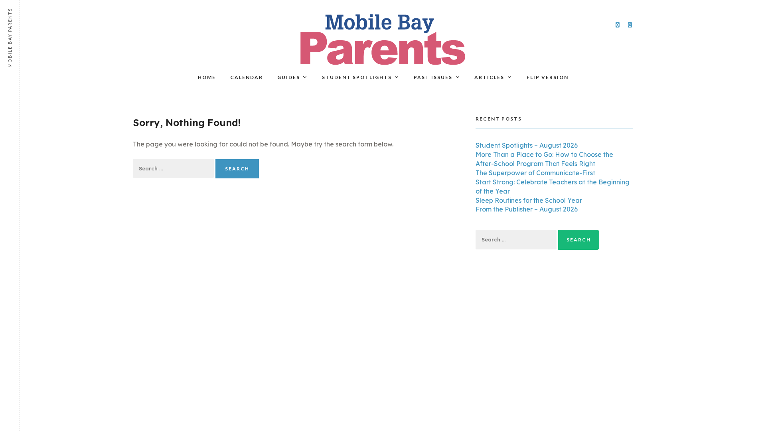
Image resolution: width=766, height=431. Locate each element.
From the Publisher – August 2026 (527, 209)
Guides (288, 77)
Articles (489, 77)
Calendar (246, 77)
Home (207, 77)
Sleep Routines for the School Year (529, 200)
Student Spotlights (357, 77)
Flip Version (548, 77)
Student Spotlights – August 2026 (527, 145)
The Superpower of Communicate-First (535, 173)
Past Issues (433, 77)
